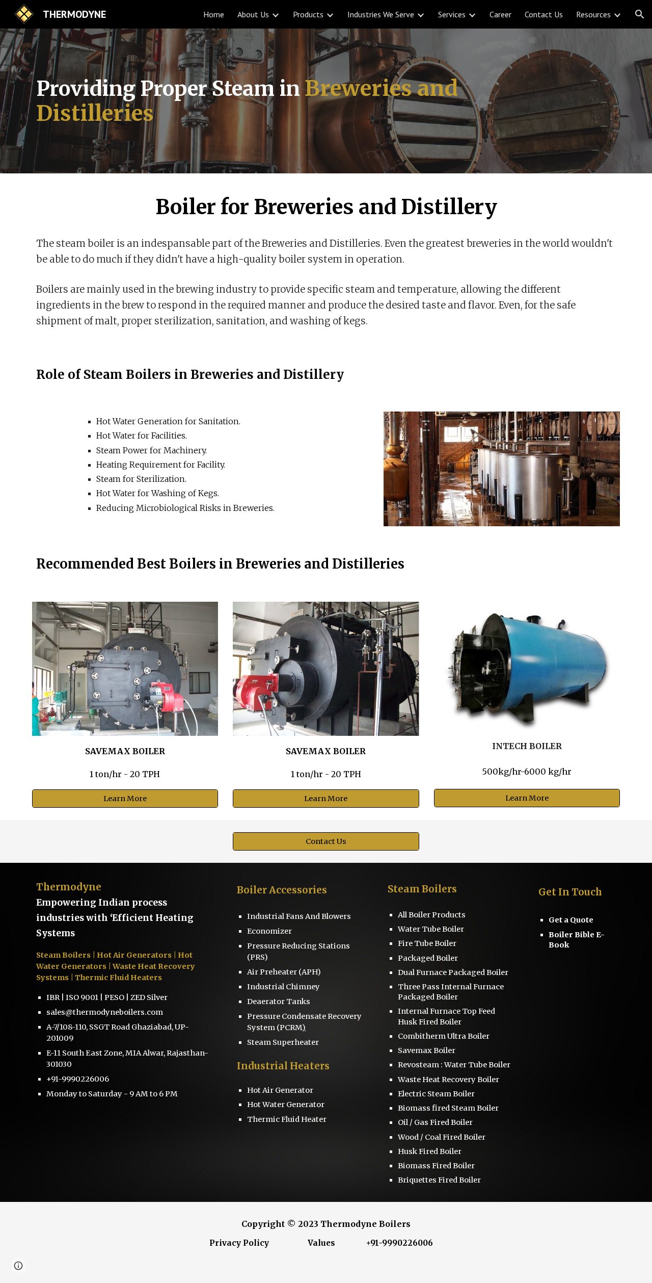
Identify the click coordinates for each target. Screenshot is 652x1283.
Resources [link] (593, 14)
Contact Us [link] (544, 14)
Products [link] (308, 14)
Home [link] (213, 14)
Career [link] (500, 14)
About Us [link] (253, 14)
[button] (640, 14)
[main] (301, 101)
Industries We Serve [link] (380, 14)
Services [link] (452, 14)
